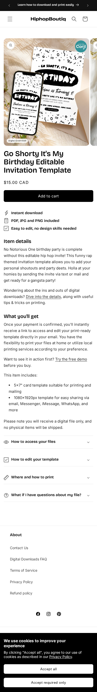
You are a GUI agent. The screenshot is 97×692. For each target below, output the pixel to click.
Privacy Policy (60, 656)
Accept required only (48, 682)
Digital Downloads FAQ (28, 559)
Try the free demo (71, 359)
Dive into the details (43, 296)
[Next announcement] (87, 5)
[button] (9, 19)
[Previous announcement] (9, 5)
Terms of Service (23, 570)
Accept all (48, 669)
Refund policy (21, 593)
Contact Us (19, 548)
